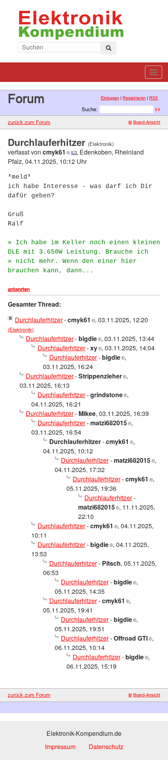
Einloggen (110, 98)
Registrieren (134, 98)
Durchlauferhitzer (39, 319)
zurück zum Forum (29, 122)
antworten (19, 289)
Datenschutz (106, 746)
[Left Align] (108, 48)
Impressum (60, 746)
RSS (153, 98)
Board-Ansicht (146, 122)
